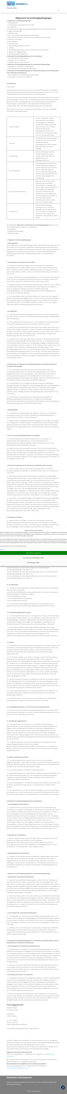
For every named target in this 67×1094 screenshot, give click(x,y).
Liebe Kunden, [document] (11, 87)
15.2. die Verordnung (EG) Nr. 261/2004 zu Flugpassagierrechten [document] (25, 770)
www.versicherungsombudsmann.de (17, 1068)
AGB (54, 1082)
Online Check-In (31, 1082)
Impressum (10, 1082)
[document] (33, 18)
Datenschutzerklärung (20, 1082)
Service (39, 1082)
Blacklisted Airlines (47, 1082)
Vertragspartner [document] (15, 1005)
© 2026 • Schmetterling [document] (33, 1091)
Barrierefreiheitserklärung (14, 1084)
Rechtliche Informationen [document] (19, 1078)
